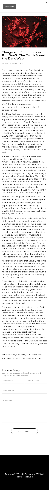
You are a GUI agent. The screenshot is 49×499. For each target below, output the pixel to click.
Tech (9, 358)
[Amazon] (32, 468)
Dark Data (20, 355)
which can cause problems (26, 337)
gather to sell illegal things (28, 202)
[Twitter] (17, 468)
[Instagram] (27, 468)
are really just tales (32, 218)
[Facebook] (22, 468)
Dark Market (31, 355)
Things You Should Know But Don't (28, 358)
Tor (3, 170)
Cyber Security (8, 355)
